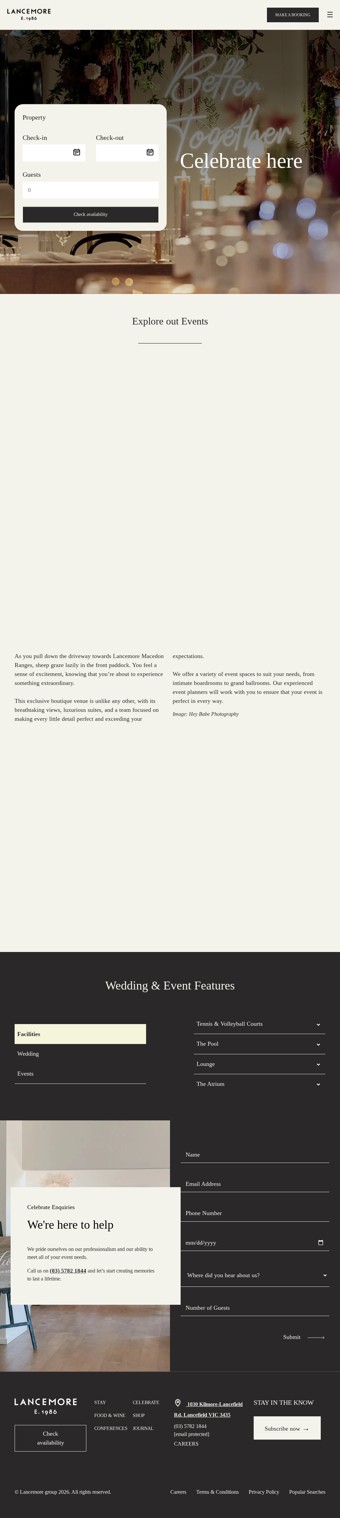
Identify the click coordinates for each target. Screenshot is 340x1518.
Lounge (206, 1064)
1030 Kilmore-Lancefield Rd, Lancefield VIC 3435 (208, 1409)
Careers (186, 1444)
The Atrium (210, 1084)
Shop (139, 1415)
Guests (32, 174)
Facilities (28, 1034)
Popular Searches (307, 1492)
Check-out (110, 137)
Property (34, 117)
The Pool (207, 1043)
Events (25, 1073)
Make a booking (292, 15)
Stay (100, 1402)
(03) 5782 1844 (68, 1271)
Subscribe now (287, 1428)
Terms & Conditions (217, 1492)
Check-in (35, 137)
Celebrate (146, 1402)
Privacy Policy (264, 1492)
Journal (143, 1428)
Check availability (91, 214)
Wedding (28, 1053)
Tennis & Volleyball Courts (230, 1023)
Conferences (111, 1428)
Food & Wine (110, 1415)
